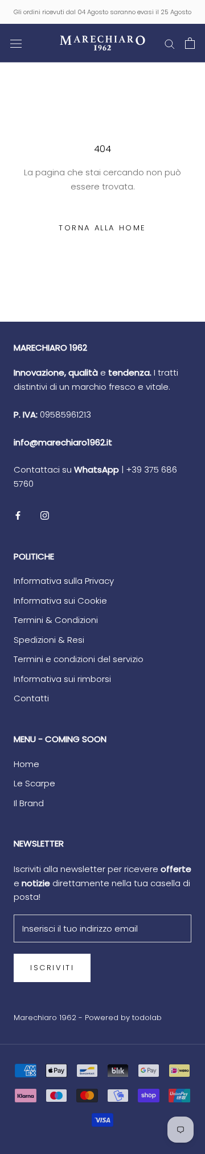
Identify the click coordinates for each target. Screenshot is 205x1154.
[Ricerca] (170, 43)
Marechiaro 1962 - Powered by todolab (88, 1017)
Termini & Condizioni (56, 620)
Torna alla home (102, 227)
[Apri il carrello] (190, 43)
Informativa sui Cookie (60, 601)
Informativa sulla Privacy (64, 581)
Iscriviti (52, 967)
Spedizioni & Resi (49, 640)
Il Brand (29, 803)
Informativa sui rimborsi (62, 679)
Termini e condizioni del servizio (79, 659)
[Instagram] (44, 515)
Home (26, 764)
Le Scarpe (34, 783)
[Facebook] (18, 515)
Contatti (31, 698)
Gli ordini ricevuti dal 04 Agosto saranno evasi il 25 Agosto (102, 11)
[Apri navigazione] (16, 43)
